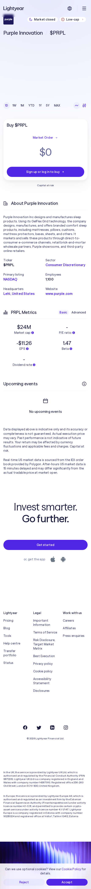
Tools (7, 636)
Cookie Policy (71, 869)
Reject (24, 882)
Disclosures (41, 691)
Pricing (8, 620)
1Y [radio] (40, 105)
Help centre (11, 643)
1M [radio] (22, 105)
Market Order (43, 138)
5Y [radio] (48, 105)
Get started (45, 545)
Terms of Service (45, 632)
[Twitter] (38, 727)
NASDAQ (10, 279)
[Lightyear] (14, 8)
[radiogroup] (32, 105)
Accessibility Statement (42, 681)
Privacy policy (43, 664)
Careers (68, 620)
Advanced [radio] (79, 312)
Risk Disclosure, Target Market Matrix (44, 644)
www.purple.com (59, 293)
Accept (67, 882)
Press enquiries (73, 636)
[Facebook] (25, 727)
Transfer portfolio (10, 653)
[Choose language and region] (69, 8)
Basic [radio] (63, 312)
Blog (6, 628)
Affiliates (69, 628)
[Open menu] (84, 8)
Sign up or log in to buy (43, 172)
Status (8, 663)
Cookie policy (43, 671)
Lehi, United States (18, 293)
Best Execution (44, 656)
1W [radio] (14, 105)
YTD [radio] (31, 105)
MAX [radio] (57, 105)
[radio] (76, 105)
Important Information (41, 623)
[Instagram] (66, 727)
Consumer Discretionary (65, 265)
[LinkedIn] (52, 727)
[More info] (84, 383)
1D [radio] (6, 105)
